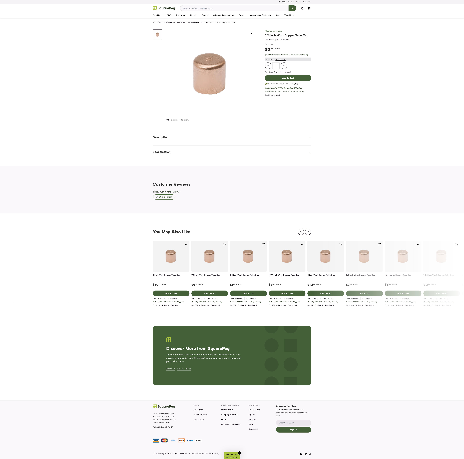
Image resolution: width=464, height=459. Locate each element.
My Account (254, 410)
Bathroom (180, 15)
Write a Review (166, 198)
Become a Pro (281, 60)
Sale (277, 15)
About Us (170, 369)
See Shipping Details (273, 95)
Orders (298, 2)
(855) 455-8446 (165, 427)
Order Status (227, 410)
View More (289, 15)
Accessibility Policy (210, 453)
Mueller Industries (200, 22)
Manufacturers (200, 414)
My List (290, 2)
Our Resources (184, 369)
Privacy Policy (195, 453)
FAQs (223, 419)
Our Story (198, 410)
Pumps (205, 15)
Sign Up (293, 429)
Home (155, 22)
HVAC (168, 15)
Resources (253, 429)
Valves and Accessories (223, 15)
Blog (251, 424)
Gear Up (197, 419)
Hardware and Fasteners (260, 15)
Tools (241, 15)
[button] (232, 455)
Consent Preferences (230, 424)
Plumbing (157, 15)
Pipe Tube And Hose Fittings (180, 22)
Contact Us (307, 2)
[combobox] (234, 8)
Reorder (252, 419)
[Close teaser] (239, 453)
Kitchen (193, 15)
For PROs (282, 2)
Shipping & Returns (230, 414)
